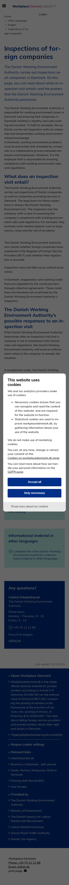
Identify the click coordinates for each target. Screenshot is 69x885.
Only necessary (34, 492)
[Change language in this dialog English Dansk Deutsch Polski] (60, 379)
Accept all (34, 481)
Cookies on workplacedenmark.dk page (33, 458)
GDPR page (15, 472)
